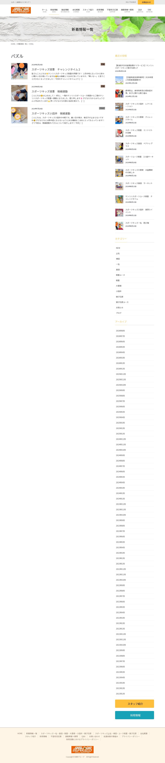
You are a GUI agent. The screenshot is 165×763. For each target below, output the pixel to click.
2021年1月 (120, 693)
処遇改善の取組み (111, 736)
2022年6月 (120, 601)
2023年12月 (121, 504)
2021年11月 (121, 639)
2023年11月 (121, 509)
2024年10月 (121, 450)
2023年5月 (120, 542)
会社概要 (143, 733)
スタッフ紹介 (30, 736)
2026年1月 (120, 368)
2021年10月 (121, 645)
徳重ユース (120, 275)
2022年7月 (120, 596)
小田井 (118, 291)
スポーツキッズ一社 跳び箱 (137, 223)
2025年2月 (120, 428)
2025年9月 (120, 390)
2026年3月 (120, 357)
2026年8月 (120, 330)
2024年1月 (120, 498)
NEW (118, 248)
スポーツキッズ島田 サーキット (138, 183)
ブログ (102, 108)
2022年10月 (121, 580)
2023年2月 (120, 558)
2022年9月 (120, 585)
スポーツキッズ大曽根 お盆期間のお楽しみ (138, 171)
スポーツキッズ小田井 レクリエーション (138, 105)
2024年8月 (120, 460)
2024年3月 (120, 488)
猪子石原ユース (122, 302)
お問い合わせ (94, 736)
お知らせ (119, 307)
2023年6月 (120, 536)
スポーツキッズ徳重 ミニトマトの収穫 (138, 131)
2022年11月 (121, 574)
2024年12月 (121, 439)
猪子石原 (119, 296)
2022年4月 (120, 612)
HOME (20, 733)
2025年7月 (120, 401)
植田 (118, 258)
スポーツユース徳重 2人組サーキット (139, 158)
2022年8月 (120, 590)
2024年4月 (120, 482)
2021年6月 (120, 666)
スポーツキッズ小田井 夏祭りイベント (138, 210)
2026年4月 (120, 352)
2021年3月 (120, 683)
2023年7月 (120, 531)
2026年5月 (120, 347)
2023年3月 (120, 553)
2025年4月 (120, 417)
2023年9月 (120, 520)
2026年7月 (120, 336)
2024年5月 (120, 477)
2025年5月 (120, 412)
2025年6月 (120, 406)
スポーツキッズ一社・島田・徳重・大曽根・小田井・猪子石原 (66, 733)
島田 (118, 269)
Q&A (83, 736)
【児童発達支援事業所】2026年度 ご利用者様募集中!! (139, 78)
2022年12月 (121, 569)
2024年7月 (120, 466)
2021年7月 (120, 661)
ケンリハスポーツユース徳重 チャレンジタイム (138, 197)
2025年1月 (120, 433)
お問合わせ (146, 2)
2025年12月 (121, 374)
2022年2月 (120, 623)
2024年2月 (120, 493)
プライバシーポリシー (131, 736)
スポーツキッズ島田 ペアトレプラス (138, 144)
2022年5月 (120, 607)
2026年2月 (120, 363)
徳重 (103, 64)
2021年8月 (120, 655)
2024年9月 (120, 455)
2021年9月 (120, 650)
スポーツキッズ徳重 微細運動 (50, 91)
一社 (118, 264)
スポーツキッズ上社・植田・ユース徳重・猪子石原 (116, 733)
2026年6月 (120, 341)
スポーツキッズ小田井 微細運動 (51, 113)
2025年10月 (121, 385)
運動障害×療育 (71, 736)
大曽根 (118, 285)
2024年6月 (120, 471)
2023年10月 (121, 515)
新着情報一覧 (31, 733)
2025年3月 (120, 422)
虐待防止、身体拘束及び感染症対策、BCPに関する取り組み (138, 91)
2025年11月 (121, 379)
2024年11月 (121, 444)
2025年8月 (120, 395)
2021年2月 (120, 688)
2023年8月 (120, 525)
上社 (118, 253)
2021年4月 (120, 677)
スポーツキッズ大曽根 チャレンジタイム (138, 118)
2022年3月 (120, 618)
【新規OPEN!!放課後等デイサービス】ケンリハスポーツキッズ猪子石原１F (134, 66)
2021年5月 (120, 672)
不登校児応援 (56, 736)
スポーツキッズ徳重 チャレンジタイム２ (56, 69)
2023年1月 (120, 563)
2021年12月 (121, 634)
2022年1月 (120, 628)
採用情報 (43, 736)
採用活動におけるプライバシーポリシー (82, 739)
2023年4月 (120, 547)
